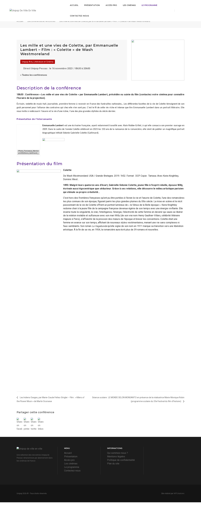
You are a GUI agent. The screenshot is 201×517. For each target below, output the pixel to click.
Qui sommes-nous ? (117, 453)
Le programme (149, 5)
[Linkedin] (189, 10)
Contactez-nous (79, 16)
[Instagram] (184, 10)
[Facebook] (179, 10)
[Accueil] (36, 10)
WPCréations (179, 493)
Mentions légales (116, 456)
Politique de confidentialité (121, 460)
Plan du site (113, 463)
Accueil (74, 5)
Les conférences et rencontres (41, 21)
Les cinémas (129, 5)
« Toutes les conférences (33, 75)
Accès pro (111, 5)
